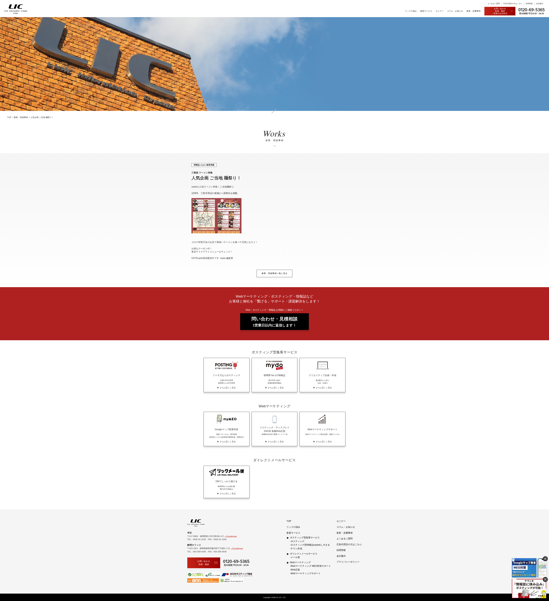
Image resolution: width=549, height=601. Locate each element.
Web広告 (295, 569)
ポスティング (297, 541)
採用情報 (529, 4)
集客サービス (426, 11)
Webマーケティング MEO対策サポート (311, 566)
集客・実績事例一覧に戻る (274, 273)
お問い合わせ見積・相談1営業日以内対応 (500, 11)
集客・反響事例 (474, 11)
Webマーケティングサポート (306, 573)
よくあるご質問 (494, 4)
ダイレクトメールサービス (303, 553)
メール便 (295, 557)
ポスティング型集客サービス (305, 537)
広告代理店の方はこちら (512, 4)
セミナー (440, 11)
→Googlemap (230, 536)
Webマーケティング (300, 562)
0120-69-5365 (531, 10)
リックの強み (411, 11)
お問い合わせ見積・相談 (203, 563)
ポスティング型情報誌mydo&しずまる (310, 545)
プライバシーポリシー (348, 562)
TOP (289, 521)
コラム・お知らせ (455, 11)
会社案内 (539, 4)
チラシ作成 (296, 548)
